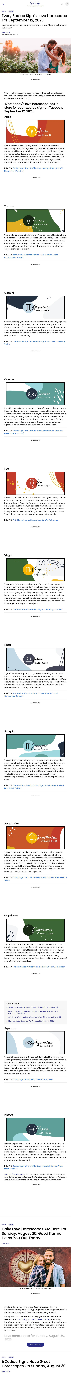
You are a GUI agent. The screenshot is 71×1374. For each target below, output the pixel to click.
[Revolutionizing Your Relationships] (35, 3)
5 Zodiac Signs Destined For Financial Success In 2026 (31, 1021)
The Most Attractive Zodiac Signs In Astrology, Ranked (37, 609)
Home (4, 11)
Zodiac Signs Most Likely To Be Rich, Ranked (33, 1079)
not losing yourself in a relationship (34, 1319)
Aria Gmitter (6, 32)
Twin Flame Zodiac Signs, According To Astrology (35, 520)
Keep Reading (35, 1345)
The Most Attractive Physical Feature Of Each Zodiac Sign (39, 967)
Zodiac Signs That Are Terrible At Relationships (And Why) (33, 1007)
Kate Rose (5, 1243)
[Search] (61, 4)
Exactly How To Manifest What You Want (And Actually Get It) (34, 1017)
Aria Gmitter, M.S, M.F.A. (14, 1174)
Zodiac (11, 11)
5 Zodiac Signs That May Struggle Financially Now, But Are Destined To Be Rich (33, 1012)
